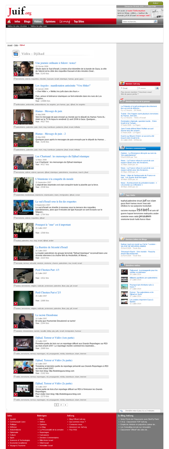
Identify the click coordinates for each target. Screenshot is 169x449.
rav (132, 206)
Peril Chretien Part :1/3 (47, 269)
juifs (57, 331)
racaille (43, 331)
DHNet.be (138, 140)
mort (40, 127)
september (20, 195)
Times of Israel (140, 118)
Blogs (42, 419)
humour (78, 331)
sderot (27, 79)
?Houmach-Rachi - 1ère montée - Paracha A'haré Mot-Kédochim (138, 253)
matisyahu (148, 213)
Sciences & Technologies (20, 440)
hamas (71, 79)
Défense (13, 427)
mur (31, 241)
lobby (49, 331)
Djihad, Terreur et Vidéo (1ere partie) (54, 337)
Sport (12, 438)
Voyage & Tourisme (17, 446)
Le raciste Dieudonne (46, 315)
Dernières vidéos (133, 265)
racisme (124, 210)
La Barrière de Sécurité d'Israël (51, 247)
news (131, 216)
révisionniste (28, 331)
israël (57, 79)
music (139, 203)
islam (56, 195)
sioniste (40, 263)
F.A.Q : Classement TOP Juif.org (133, 422)
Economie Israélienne (18, 443)
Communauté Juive (17, 422)
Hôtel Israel (44, 443)
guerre (124, 213)
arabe (51, 241)
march (81, 172)
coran (77, 195)
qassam (40, 172)
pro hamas (61, 104)
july (68, 286)
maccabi (147, 203)
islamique (63, 79)
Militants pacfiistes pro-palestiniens (143, 278)
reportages (41, 354)
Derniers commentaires (136, 148)
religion (33, 286)
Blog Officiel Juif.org (77, 419)
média (62, 354)
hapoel (130, 213)
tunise (18, 286)
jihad (66, 127)
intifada (77, 127)
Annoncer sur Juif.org (78, 427)
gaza (81, 79)
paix (36, 127)
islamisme (39, 195)
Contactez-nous (75, 424)
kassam (50, 79)
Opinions (43, 424)
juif (71, 286)
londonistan (29, 195)
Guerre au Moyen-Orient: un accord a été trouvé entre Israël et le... (137, 137)
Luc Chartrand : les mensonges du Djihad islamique (62, 156)
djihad (72, 104)
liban (64, 286)
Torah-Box (137, 248)
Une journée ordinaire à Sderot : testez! (55, 63)
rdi (47, 354)
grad (76, 79)
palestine (29, 127)
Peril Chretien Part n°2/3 (48, 292)
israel (71, 127)
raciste (36, 331)
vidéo (18, 354)
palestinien (63, 263)
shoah (139, 201)
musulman (73, 172)
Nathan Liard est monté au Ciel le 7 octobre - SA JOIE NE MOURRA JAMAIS (138, 245)
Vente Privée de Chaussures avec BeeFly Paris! (139, 419)
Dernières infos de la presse (138, 101)
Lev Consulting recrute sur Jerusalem (135, 427)
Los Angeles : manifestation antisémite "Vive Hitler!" (63, 85)
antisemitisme (40, 104)
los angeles (51, 104)
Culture (13, 435)
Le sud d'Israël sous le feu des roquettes (55, 201)
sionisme (47, 263)
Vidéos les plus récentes (17, 26)
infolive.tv (125, 206)
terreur (26, 263)
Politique (13, 424)
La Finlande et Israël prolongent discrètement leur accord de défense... (139, 107)
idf (157, 210)
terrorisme (20, 79)
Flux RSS (73, 430)
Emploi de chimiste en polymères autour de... (138, 424)
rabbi (136, 216)
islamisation (48, 195)
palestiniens (20, 127)
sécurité (33, 263)
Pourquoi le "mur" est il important (53, 224)
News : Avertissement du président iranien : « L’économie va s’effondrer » (139, 184)
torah (132, 219)
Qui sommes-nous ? (77, 422)
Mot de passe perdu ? (129, 94)
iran (148, 201)
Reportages (44, 432)
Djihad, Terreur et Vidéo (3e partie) (53, 360)
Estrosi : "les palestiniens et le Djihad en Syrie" (141, 293)
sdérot (27, 172)
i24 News (137, 110)
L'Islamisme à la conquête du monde (54, 179)
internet (83, 354)
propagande (54, 354)
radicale (40, 286)
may (45, 127)
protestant (49, 286)
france (143, 219)
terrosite (19, 263)
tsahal (18, 241)
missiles (43, 79)
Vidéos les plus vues (39, 26)
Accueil (9, 45)
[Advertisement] (86, 35)
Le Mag (43, 427)
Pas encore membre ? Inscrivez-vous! (136, 92)
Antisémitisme (15, 430)
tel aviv (153, 210)
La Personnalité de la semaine (52, 430)
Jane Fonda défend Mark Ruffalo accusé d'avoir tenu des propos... (137, 130)
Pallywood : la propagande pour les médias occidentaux (144, 271)
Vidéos (42, 422)
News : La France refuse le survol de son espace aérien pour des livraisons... (137, 162)
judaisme (59, 127)
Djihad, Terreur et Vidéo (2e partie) (53, 383)
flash (128, 203)
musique (132, 210)
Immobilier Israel (46, 446)
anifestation (20, 104)
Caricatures (44, 435)
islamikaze (70, 354)
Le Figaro (136, 125)
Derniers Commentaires (49, 438)
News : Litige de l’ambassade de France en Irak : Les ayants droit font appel (138, 176)
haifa (137, 219)
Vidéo (16, 45)
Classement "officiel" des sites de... (134, 430)
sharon (55, 263)
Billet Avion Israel (46, 440)
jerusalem (145, 216)
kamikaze (51, 127)
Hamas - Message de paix (48, 111)
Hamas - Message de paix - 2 (50, 133)
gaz (68, 104)
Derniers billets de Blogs (136, 239)
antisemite (30, 104)
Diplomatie (14, 432)
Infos (9, 415)
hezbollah (147, 206)
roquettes (35, 79)
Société (13, 419)
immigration (64, 195)
